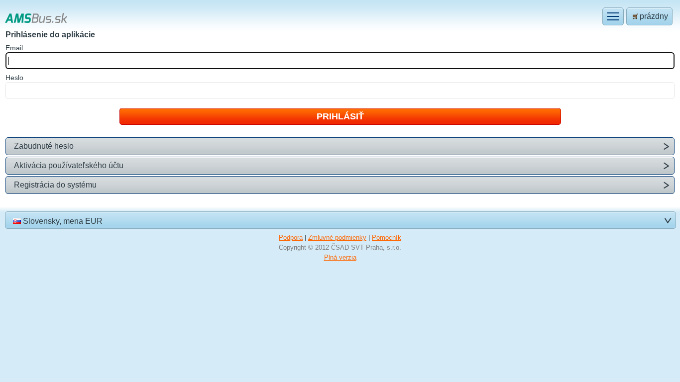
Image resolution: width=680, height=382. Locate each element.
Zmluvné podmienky (337, 237)
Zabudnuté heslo (44, 146)
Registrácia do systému (55, 185)
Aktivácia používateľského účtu (68, 165)
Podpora (291, 237)
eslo (14, 78)
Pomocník (386, 237)
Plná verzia (340, 257)
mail (14, 48)
